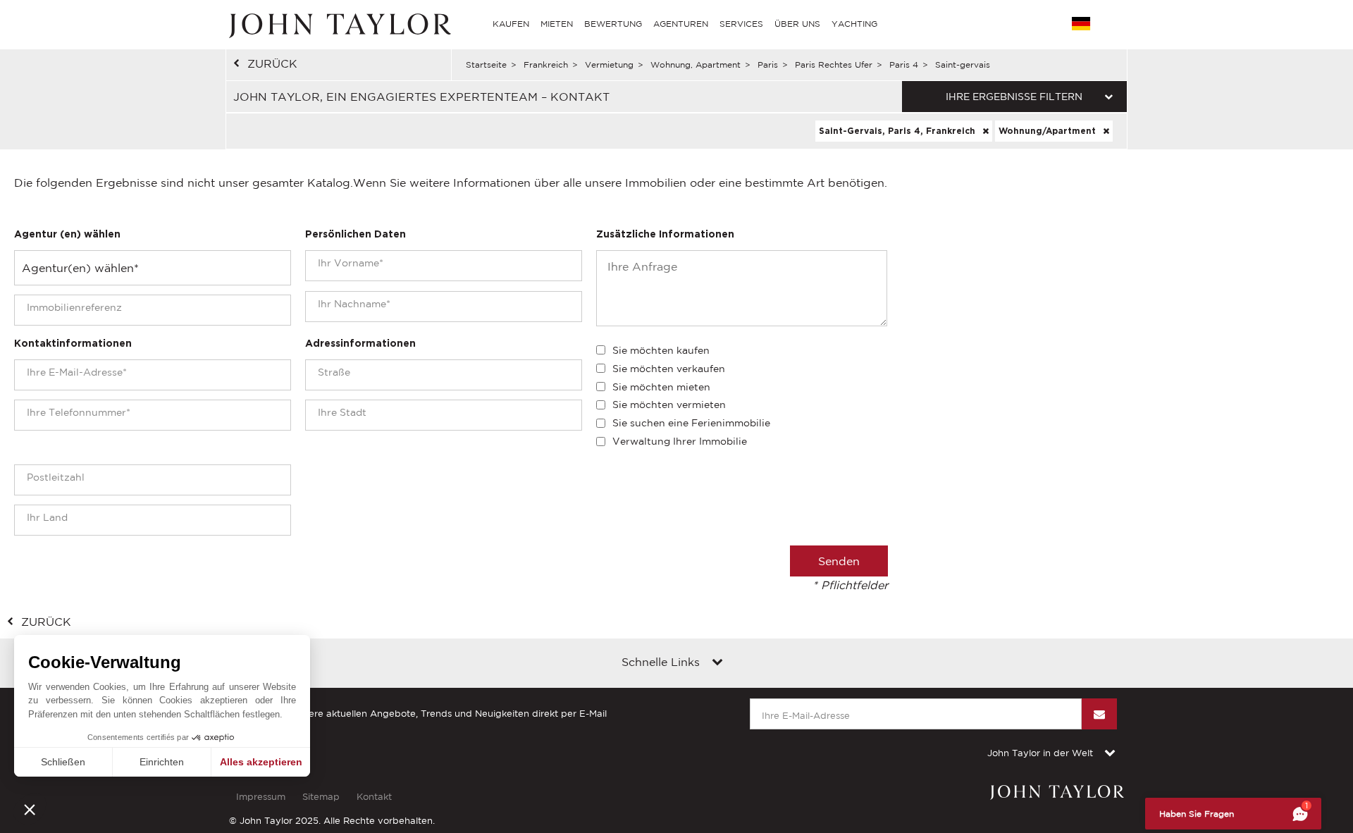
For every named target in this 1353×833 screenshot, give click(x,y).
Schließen (63, 761)
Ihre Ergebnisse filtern (1014, 96)
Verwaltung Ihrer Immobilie (679, 441)
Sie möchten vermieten (669, 404)
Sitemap (321, 796)
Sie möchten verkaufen (668, 368)
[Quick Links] (717, 663)
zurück (272, 63)
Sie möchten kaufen (661, 350)
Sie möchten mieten (661, 387)
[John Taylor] (338, 24)
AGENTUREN (680, 23)
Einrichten (162, 761)
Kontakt (374, 796)
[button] (30, 809)
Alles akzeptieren (261, 761)
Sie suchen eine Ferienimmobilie (691, 422)
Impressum (260, 796)
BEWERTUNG (613, 23)
